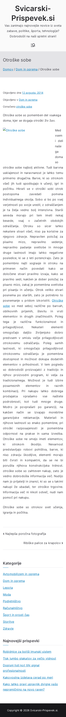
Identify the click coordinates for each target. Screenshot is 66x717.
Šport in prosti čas (16, 615)
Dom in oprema (28, 99)
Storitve (8, 621)
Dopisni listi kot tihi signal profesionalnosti (21, 667)
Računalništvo (13, 608)
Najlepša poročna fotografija (25, 534)
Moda (7, 594)
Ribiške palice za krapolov (42, 543)
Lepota (8, 587)
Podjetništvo (12, 601)
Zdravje (8, 628)
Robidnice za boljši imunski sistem (27, 651)
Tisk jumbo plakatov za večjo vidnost (29, 658)
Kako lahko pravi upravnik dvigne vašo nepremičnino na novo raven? (30, 686)
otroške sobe (24, 106)
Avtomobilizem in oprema (21, 574)
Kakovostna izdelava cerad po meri (28, 677)
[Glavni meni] (33, 45)
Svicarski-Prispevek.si (43, 710)
